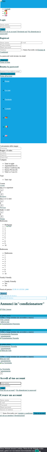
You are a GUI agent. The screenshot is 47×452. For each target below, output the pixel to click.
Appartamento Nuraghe (8, 346)
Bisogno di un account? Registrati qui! (14, 32)
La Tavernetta (5, 369)
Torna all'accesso (6, 76)
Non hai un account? (7, 390)
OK (37, 451)
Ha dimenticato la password (26, 390)
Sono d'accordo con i (18, 413)
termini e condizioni (25, 413)
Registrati (4, 60)
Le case (7, 90)
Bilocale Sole (5, 359)
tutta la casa (5, 322)
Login (2, 29)
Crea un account (39, 413)
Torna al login (5, 62)
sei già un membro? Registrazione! (12, 415)
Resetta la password (7, 74)
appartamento (6, 336)
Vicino (2, 219)
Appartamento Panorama (9, 334)
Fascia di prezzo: (6, 289)
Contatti (7, 9)
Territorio (8, 99)
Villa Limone (4, 320)
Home (7, 81)
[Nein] (40, 451)
